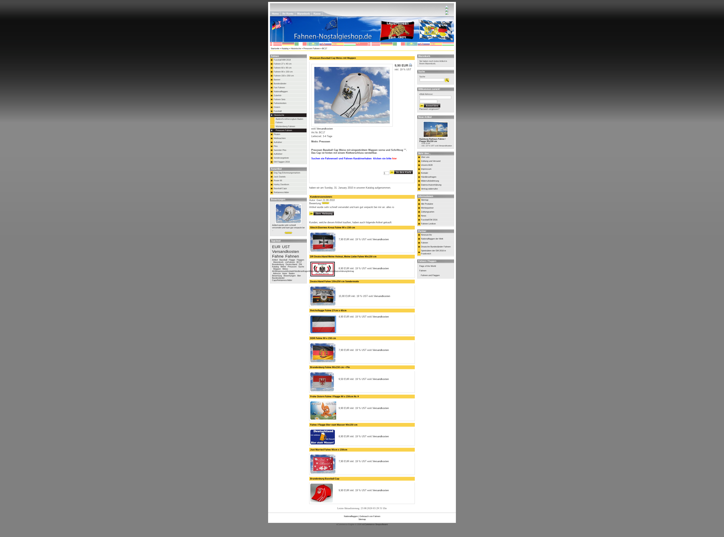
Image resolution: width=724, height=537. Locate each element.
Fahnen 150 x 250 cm (284, 75)
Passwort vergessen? (429, 109)
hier (394, 158)
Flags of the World (427, 266)
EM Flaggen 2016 (282, 162)
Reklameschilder (281, 192)
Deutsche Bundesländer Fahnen (436, 246)
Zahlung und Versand (430, 161)
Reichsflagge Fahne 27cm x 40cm (328, 310)
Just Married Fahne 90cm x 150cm (328, 449)
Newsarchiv (426, 235)
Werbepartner (427, 208)
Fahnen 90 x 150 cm (283, 72)
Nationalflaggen (281, 91)
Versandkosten (445, 146)
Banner (277, 79)
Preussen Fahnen (311, 48)
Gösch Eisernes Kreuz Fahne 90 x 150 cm (332, 227)
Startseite (275, 48)
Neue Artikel (425, 117)
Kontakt (424, 173)
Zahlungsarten (427, 212)
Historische (296, 48)
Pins (276, 146)
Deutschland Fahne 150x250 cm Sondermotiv (334, 281)
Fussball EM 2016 (429, 220)
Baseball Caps (280, 188)
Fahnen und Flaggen (430, 275)
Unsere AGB (427, 165)
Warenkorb (424, 56)
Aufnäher (278, 142)
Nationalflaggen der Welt (432, 239)
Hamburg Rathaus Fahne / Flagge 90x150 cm (432, 140)
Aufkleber (278, 154)
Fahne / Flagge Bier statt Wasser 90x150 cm (333, 424)
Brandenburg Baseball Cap (324, 478)
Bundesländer (280, 83)
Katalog (285, 48)
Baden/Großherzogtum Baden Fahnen (289, 121)
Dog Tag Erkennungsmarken (287, 173)
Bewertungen (278, 199)
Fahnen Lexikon (428, 223)
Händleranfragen (428, 177)
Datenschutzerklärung (431, 185)
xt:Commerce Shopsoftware (375, 524)
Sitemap (424, 200)
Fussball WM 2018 (282, 60)
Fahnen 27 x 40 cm (282, 64)
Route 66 (278, 180)
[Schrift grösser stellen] (446, 7)
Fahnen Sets (279, 99)
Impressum (426, 169)
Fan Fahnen (279, 87)
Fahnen (424, 243)
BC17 (324, 48)
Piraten (277, 134)
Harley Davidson (281, 184)
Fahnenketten (280, 103)
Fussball (277, 111)
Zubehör (277, 95)
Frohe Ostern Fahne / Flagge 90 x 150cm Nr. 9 (334, 396)
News (423, 216)
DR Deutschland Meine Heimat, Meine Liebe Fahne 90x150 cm (343, 256)
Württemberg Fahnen (285, 126)
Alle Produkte (427, 204)
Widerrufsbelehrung (430, 181)
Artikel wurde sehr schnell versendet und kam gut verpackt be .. (288, 227)
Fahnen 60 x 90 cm (282, 68)
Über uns (425, 157)
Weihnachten (280, 138)
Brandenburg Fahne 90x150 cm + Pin (330, 367)
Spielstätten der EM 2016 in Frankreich (433, 252)
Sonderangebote (281, 158)
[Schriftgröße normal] (446, 10)
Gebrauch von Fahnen (370, 516)
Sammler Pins (280, 150)
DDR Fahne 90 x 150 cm (323, 338)
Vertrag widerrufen (429, 189)
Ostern (277, 107)
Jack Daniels (280, 177)
